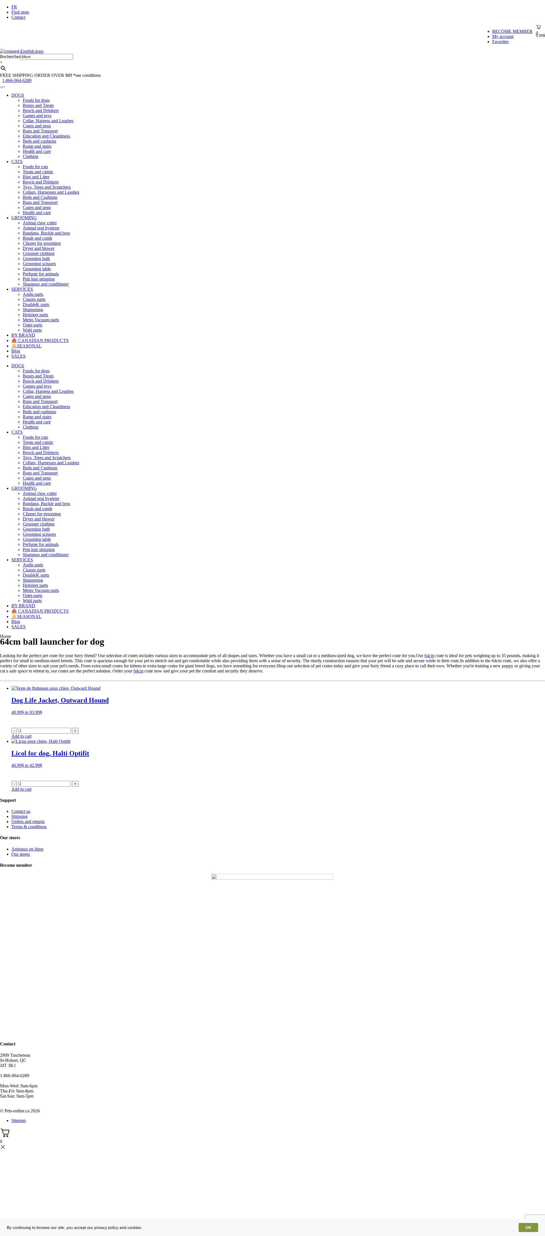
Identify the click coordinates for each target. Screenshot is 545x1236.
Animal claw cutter (40, 222)
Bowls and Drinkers (41, 110)
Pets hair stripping (39, 279)
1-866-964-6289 (17, 80)
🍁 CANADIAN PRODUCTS (40, 340)
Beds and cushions (39, 141)
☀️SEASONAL (26, 345)
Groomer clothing (38, 253)
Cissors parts (34, 299)
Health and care (37, 151)
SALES (18, 356)
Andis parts (33, 294)
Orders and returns (28, 821)
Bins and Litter (36, 176)
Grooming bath (36, 258)
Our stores (20, 854)
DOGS (17, 95)
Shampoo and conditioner (46, 284)
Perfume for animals (41, 273)
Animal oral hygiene (41, 227)
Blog (15, 351)
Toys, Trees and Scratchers (47, 187)
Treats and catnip (38, 171)
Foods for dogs (36, 100)
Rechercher (10, 56)
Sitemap (18, 1120)
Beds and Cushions (40, 197)
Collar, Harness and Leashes (48, 120)
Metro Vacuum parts (41, 319)
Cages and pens (37, 125)
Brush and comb (37, 238)
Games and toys (37, 115)
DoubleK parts (36, 304)
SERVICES (22, 289)
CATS (17, 161)
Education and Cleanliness (46, 136)
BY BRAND (23, 335)
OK (528, 1227)
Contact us (20, 811)
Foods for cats (35, 166)
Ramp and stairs (37, 146)
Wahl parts (32, 330)
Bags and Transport (40, 130)
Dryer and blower (38, 248)
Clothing (30, 156)
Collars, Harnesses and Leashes (51, 192)
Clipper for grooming (42, 243)
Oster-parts (32, 324)
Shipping (19, 816)
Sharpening (33, 309)
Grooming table (37, 268)
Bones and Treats (38, 105)
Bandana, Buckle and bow (46, 233)
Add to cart (21, 736)
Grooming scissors (39, 263)
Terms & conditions (29, 826)
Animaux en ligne (27, 849)
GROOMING (24, 217)
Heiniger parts (35, 314)
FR (14, 7)
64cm (429, 655)
